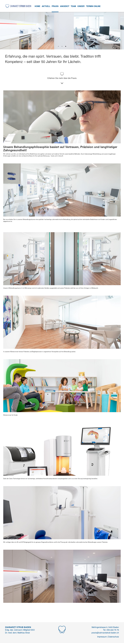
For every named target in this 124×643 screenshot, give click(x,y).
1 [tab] (58, 46)
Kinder (81, 6)
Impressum (102, 636)
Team (73, 6)
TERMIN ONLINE (93, 6)
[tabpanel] (62, 30)
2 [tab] (62, 46)
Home (37, 6)
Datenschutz (113, 636)
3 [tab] (65, 46)
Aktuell (46, 6)
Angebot (64, 6)
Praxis (55, 6)
